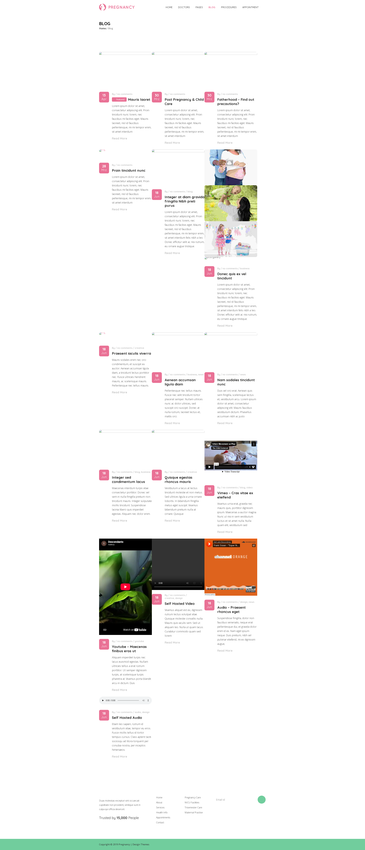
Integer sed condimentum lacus (128, 479)
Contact (160, 822)
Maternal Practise (194, 812)
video (249, 487)
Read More (119, 138)
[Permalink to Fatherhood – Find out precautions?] (230, 54)
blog (190, 191)
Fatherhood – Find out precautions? (235, 101)
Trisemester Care (193, 807)
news (201, 374)
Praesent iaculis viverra (131, 353)
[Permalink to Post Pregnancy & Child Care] (178, 54)
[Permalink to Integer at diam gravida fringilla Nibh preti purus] (178, 151)
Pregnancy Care (193, 797)
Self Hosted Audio (127, 717)
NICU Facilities (192, 802)
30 (157, 97)
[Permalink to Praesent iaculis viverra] (102, 332)
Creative (139, 348)
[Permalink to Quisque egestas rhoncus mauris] (178, 431)
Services (160, 807)
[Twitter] (226, 813)
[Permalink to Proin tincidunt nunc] (102, 149)
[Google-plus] (236, 813)
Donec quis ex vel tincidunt (231, 276)
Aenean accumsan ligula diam (180, 382)
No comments (124, 94)
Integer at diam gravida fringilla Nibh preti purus (184, 201)
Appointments (163, 817)
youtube (139, 641)
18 (157, 194)
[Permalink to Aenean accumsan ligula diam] (178, 334)
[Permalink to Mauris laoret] (125, 54)
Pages (199, 7)
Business (245, 268)
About (159, 802)
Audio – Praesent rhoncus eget (231, 609)
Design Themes (140, 844)
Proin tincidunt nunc (128, 170)
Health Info (162, 812)
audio (138, 712)
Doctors (184, 7)
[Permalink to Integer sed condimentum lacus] (125, 431)
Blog (212, 7)
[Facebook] (216, 813)
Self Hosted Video (180, 603)
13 (104, 97)
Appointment (250, 7)
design (179, 598)
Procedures (229, 7)
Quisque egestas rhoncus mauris (178, 479)
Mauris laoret (139, 99)
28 (104, 168)
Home (169, 7)
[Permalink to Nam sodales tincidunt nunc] (230, 334)
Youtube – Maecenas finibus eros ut (129, 648)
